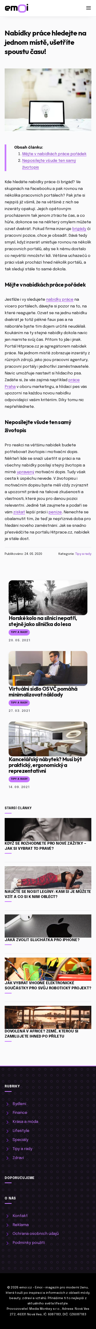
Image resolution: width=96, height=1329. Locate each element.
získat (19, 512)
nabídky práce (59, 300)
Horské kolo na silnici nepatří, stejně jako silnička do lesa (43, 621)
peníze (55, 512)
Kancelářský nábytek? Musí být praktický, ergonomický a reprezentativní (45, 765)
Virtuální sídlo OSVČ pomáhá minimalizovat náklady (43, 691)
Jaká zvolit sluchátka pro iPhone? (42, 940)
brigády (79, 229)
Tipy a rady (83, 554)
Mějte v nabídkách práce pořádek (54, 154)
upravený (25, 472)
